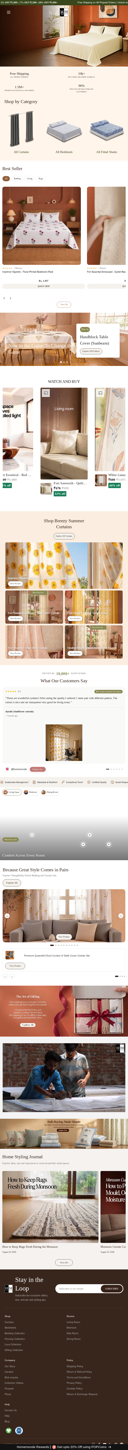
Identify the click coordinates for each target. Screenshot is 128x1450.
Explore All (12, 883)
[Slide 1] (61, 362)
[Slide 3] (67, 362)
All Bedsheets (64, 152)
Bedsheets (10, 1327)
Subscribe (111, 1289)
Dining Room (74, 1338)
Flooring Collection (15, 1338)
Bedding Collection (15, 1333)
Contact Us (11, 1410)
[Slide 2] (64, 362)
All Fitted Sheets (106, 152)
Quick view (44, 286)
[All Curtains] (21, 128)
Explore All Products (91, 351)
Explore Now (42, 32)
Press (8, 1394)
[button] (62, 13)
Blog (7, 1421)
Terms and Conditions (78, 1377)
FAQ (7, 1415)
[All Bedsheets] (64, 128)
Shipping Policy (75, 1366)
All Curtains (21, 152)
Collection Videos (14, 1382)
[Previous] (4, 298)
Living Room (73, 1322)
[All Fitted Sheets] (106, 128)
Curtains (9, 1322)
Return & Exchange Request (82, 1394)
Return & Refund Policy (79, 1371)
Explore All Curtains (64, 536)
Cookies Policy (74, 1388)
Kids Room (72, 1333)
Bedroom (71, 1327)
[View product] (32, 835)
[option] (64, 442)
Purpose (9, 1388)
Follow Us (37, 769)
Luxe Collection (13, 1344)
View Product (15, 584)
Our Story (10, 1366)
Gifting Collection (14, 1350)
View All (64, 304)
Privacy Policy (74, 1382)
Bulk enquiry (11, 1377)
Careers (9, 1371)
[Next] (10, 298)
